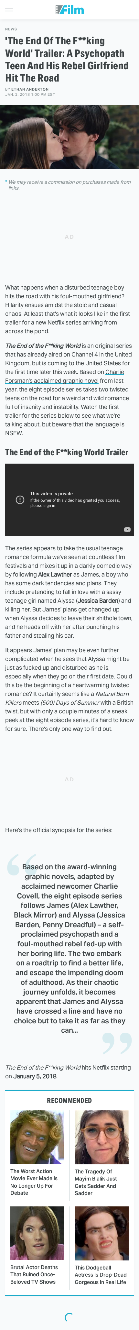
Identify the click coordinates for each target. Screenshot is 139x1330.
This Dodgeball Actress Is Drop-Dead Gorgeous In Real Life (101, 1275)
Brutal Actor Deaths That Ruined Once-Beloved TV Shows (34, 1274)
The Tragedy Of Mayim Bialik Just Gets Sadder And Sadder (96, 1182)
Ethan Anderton (30, 89)
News (11, 29)
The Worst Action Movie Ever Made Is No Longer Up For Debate (34, 1182)
